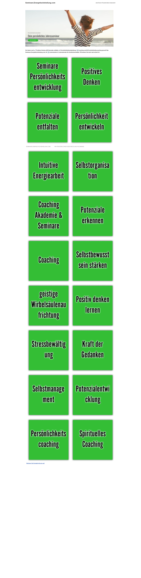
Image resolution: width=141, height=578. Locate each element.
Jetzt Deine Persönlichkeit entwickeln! (105, 2)
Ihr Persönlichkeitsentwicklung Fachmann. (69, 146)
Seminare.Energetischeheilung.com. (38, 146)
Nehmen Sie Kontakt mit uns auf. (35, 463)
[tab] (38, 146)
